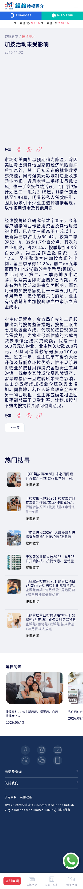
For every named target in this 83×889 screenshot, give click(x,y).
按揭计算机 (52, 885)
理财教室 (11, 37)
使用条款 (11, 797)
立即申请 (12, 881)
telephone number (57, 760)
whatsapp (25, 760)
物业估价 (71, 885)
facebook (25, 750)
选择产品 (31, 885)
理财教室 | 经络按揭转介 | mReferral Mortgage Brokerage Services (24, 6)
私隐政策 (26, 797)
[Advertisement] (41, 100)
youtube (57, 750)
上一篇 (14, 428)
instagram (41, 750)
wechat (41, 760)
